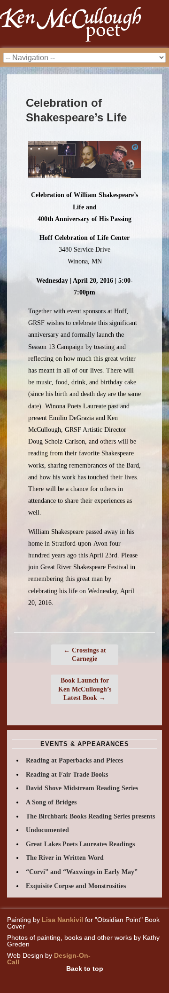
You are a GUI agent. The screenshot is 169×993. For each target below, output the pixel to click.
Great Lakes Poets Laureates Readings (80, 844)
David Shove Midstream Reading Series (82, 788)
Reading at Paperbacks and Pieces (74, 760)
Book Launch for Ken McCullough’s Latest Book (84, 689)
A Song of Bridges (51, 802)
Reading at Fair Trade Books (67, 774)
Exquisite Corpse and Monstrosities (76, 886)
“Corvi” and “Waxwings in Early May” (82, 871)
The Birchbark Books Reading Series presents (90, 816)
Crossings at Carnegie (84, 654)
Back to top (84, 968)
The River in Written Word (65, 857)
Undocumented (47, 830)
